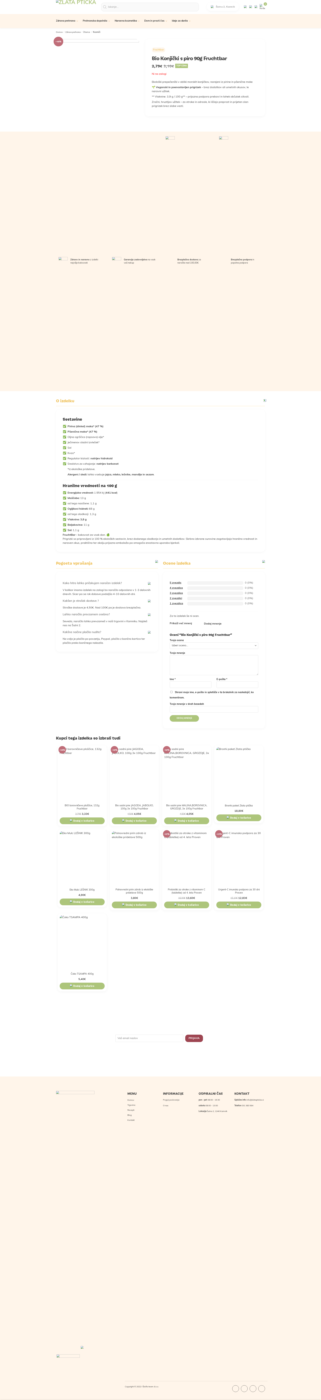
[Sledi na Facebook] (235, 1388)
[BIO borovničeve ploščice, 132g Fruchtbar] (82, 774)
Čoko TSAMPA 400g (82, 974)
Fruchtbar (158, 50)
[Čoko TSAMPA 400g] (82, 942)
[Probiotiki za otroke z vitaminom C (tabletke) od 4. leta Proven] (186, 858)
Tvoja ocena (177, 640)
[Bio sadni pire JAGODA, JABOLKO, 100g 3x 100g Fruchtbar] (134, 774)
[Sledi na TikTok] (253, 1388)
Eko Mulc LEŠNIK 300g (82, 890)
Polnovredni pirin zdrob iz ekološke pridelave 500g (134, 891)
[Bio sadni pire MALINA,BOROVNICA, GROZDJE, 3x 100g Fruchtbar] (186, 774)
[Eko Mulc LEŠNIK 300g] (82, 858)
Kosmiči (96, 32)
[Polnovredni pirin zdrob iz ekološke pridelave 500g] (134, 858)
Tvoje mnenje (177, 653)
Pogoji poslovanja (171, 1100)
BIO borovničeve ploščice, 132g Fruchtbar (82, 807)
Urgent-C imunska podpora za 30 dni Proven (239, 891)
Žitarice (86, 32)
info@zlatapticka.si (255, 1100)
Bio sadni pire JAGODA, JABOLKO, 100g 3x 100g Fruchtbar (134, 807)
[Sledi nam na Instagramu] (244, 1388)
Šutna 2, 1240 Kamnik (217, 1111)
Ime (173, 679)
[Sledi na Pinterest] (261, 1388)
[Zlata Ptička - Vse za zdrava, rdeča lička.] (76, 10)
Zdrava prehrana (73, 32)
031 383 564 (247, 1106)
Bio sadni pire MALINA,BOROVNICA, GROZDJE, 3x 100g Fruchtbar (186, 807)
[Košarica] (262, 7)
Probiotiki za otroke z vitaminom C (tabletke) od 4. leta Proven (186, 891)
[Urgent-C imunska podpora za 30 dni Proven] (238, 858)
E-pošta (222, 679)
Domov (59, 32)
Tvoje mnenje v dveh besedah (187, 704)
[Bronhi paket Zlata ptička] (238, 774)
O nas (165, 1106)
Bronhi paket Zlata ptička (239, 806)
